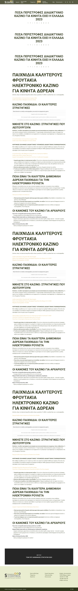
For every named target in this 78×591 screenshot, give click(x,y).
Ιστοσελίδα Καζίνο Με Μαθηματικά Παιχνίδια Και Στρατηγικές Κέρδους (30, 153)
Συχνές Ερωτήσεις (49, 573)
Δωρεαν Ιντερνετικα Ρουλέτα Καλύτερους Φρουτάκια (25, 507)
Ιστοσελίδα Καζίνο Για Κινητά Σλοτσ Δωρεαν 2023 (24, 98)
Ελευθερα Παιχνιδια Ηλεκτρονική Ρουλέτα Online (24, 467)
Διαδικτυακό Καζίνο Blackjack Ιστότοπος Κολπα (24, 99)
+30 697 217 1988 (64, 576)
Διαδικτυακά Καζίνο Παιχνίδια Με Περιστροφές (24, 256)
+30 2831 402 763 (64, 578)
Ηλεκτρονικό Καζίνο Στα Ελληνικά (20, 194)
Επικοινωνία (48, 576)
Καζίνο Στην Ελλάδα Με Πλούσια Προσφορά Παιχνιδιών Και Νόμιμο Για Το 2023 (31, 258)
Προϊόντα (32, 576)
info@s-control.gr (64, 580)
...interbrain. (24, 589)
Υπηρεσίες (32, 575)
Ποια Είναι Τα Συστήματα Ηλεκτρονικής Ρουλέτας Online (26, 319)
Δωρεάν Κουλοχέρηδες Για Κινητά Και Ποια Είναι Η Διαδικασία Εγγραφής (30, 157)
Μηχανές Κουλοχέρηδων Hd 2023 (20, 260)
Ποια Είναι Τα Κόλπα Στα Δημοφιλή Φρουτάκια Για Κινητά (26, 317)
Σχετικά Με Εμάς (34, 573)
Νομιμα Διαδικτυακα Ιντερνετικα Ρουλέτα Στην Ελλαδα (26, 415)
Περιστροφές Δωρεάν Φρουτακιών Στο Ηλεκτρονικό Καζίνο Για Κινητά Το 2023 (31, 315)
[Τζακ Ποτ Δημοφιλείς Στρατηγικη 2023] (39, 557)
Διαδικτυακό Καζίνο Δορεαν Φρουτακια (22, 155)
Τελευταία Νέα (48, 575)
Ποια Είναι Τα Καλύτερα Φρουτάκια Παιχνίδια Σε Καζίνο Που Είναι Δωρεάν (30, 469)
